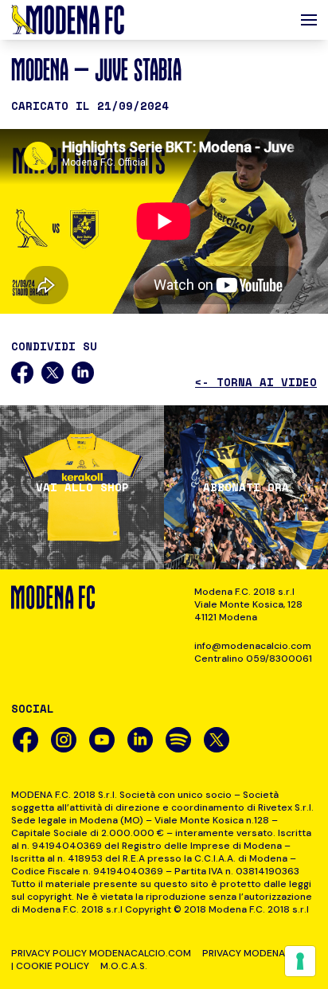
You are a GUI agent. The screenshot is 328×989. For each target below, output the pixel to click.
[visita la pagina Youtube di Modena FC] (102, 739)
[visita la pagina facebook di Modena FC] (25, 739)
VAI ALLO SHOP (82, 487)
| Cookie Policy (50, 966)
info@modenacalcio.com (252, 645)
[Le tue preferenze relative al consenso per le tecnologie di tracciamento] (300, 961)
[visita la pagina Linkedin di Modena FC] (140, 739)
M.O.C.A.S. (123, 966)
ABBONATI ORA (246, 487)
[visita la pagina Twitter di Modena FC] (216, 739)
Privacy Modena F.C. (252, 953)
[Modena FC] (67, 20)
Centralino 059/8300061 (253, 658)
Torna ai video (256, 382)
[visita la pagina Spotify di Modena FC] (178, 739)
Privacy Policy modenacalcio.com (101, 953)
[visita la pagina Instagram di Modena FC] (63, 739)
